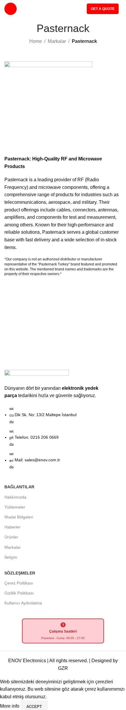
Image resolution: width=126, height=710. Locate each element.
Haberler (12, 527)
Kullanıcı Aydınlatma (23, 603)
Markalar (57, 41)
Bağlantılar (19, 486)
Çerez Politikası (18, 583)
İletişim (10, 557)
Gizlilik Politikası (19, 593)
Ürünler (11, 537)
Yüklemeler (14, 507)
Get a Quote (103, 9)
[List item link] (63, 440)
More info (10, 706)
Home (35, 41)
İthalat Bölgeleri (18, 517)
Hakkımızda (15, 497)
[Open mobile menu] (10, 9)
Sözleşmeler (19, 573)
